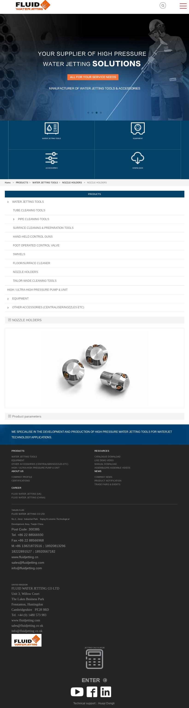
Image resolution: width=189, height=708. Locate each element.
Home (8, 183)
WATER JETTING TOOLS (45, 183)
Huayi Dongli (106, 703)
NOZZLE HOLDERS (72, 183)
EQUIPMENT (20, 298)
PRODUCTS (22, 183)
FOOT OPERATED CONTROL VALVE (36, 245)
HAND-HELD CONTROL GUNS (33, 236)
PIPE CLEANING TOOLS (33, 219)
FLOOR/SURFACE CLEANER (31, 263)
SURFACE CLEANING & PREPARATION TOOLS (43, 228)
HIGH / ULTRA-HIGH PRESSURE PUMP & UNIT (37, 289)
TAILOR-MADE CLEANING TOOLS (34, 280)
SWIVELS (19, 254)
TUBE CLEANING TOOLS (29, 210)
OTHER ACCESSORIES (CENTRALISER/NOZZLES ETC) (48, 307)
